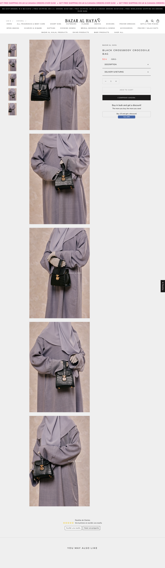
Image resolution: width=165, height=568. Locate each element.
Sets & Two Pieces (149, 24)
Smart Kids (55, 24)
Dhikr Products (81, 32)
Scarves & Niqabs (33, 28)
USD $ (8, 21)
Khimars (110, 24)
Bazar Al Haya (109, 45)
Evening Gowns (68, 28)
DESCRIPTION (111, 64)
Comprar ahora (126, 98)
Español (20, 21)
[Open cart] (158, 20)
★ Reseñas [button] (163, 286)
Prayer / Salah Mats (148, 28)
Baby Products (101, 32)
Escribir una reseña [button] (73, 528)
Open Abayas (13, 28)
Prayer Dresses (127, 24)
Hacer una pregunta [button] (91, 528)
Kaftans (51, 28)
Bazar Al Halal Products (55, 32)
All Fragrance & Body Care (31, 24)
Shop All (119, 32)
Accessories (126, 28)
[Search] (152, 21)
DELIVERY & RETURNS (114, 72)
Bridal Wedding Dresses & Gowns (98, 28)
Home (9, 24)
